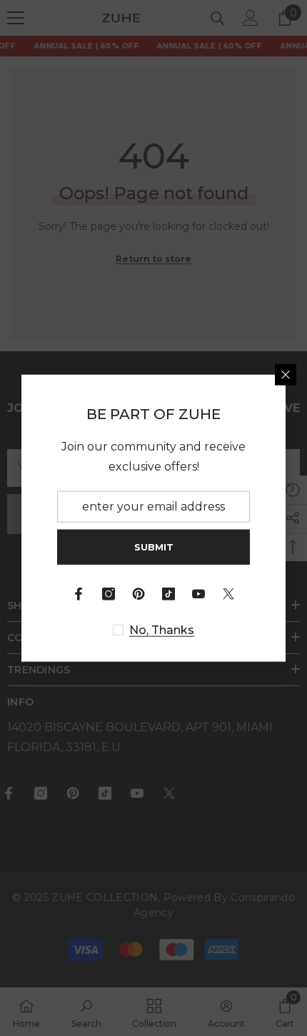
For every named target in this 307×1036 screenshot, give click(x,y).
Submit (153, 546)
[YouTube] (198, 594)
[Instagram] (109, 594)
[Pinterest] (139, 594)
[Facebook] (79, 594)
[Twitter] (228, 594)
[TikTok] (168, 594)
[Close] (285, 374)
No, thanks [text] (161, 630)
